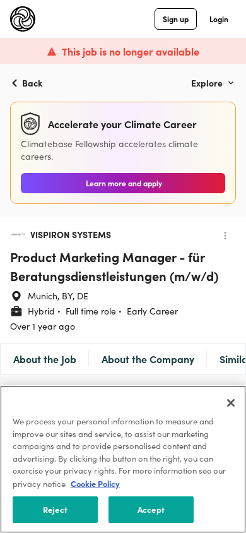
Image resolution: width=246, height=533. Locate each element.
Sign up (176, 18)
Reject (55, 509)
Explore (207, 82)
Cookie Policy (95, 483)
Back (32, 82)
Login (218, 18)
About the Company (148, 359)
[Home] (22, 19)
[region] (123, 459)
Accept (151, 509)
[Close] (231, 403)
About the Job (44, 359)
